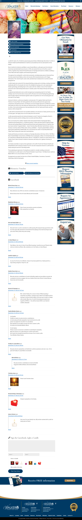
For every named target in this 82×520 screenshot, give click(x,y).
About (26, 6)
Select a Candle (14, 458)
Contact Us (70, 515)
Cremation (26, 515)
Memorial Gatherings (35, 6)
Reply (9, 197)
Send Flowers (14, 49)
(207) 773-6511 (25, 511)
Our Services (45, 6)
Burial (22, 515)
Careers (64, 515)
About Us (11, 515)
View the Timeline (15, 173)
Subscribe (66, 57)
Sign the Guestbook (15, 47)
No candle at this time (16, 467)
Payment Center (51, 515)
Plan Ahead (63, 6)
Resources (71, 6)
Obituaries (78, 6)
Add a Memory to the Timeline (17, 44)
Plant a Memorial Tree (16, 52)
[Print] (10, 56)
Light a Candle (14, 41)
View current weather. (32, 163)
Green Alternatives (54, 6)
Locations (17, 515)
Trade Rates (59, 515)
